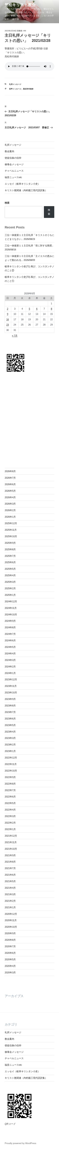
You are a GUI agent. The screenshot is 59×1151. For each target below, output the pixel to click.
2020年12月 (11, 914)
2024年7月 (10, 634)
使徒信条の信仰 (13, 157)
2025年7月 (10, 556)
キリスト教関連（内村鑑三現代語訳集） (26, 190)
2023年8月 (10, 705)
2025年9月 (10, 543)
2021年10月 (11, 848)
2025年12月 (11, 523)
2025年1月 (10, 595)
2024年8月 (10, 627)
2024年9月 (10, 621)
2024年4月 (10, 653)
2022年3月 (10, 816)
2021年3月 (10, 894)
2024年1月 (10, 673)
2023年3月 (10, 738)
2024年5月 (10, 647)
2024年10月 (11, 614)
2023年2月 (10, 744)
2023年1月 (10, 751)
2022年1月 (10, 829)
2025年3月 (10, 582)
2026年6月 (10, 484)
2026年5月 (10, 490)
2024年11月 (11, 608)
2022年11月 (11, 764)
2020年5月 (10, 959)
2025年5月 (10, 568)
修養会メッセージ (14, 164)
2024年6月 (10, 640)
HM (24, 31)
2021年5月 (10, 881)
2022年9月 (10, 777)
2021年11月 (11, 842)
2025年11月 (11, 529)
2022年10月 (11, 770)
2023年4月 (10, 731)
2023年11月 (11, 686)
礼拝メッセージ (15, 84)
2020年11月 (11, 920)
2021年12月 (11, 835)
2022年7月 (10, 790)
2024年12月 (11, 601)
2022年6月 (10, 796)
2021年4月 (10, 887)
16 (7, 319)
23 (7, 324)
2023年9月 (10, 699)
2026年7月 (10, 477)
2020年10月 (11, 926)
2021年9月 (10, 855)
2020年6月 (10, 953)
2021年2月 (10, 901)
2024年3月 (10, 660)
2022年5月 (10, 803)
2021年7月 (10, 868)
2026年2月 (10, 510)
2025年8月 (10, 549)
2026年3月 (10, 503)
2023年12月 (11, 679)
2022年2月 (10, 822)
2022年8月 (10, 783)
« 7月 (14, 335)
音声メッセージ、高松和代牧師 (21, 89)
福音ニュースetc (13, 177)
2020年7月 (10, 946)
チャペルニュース (14, 170)
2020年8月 (10, 940)
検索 (7, 202)
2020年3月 (10, 972)
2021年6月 (10, 874)
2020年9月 (10, 933)
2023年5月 (10, 725)
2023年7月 (10, 712)
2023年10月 (11, 692)
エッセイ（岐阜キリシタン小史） (22, 183)
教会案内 (9, 151)
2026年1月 (10, 516)
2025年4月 (10, 575)
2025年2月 (10, 588)
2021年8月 (10, 861)
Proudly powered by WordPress (20, 1143)
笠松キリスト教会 (20, 5)
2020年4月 (10, 966)
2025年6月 (10, 562)
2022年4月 (10, 809)
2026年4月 (10, 497)
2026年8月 (10, 471)
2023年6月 (10, 718)
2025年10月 (11, 536)
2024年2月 (10, 666)
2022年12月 (11, 757)
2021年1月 (10, 907)
